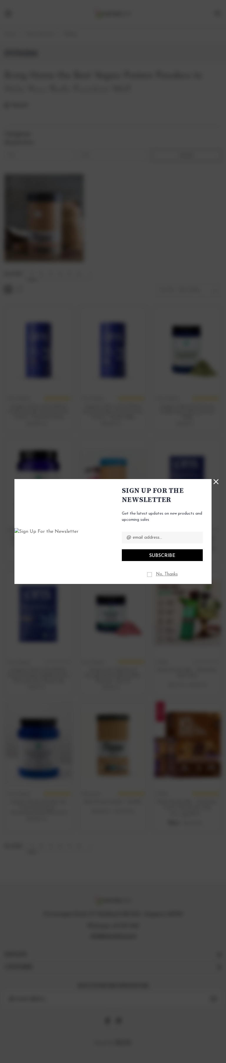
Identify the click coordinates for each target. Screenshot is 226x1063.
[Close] (216, 481)
